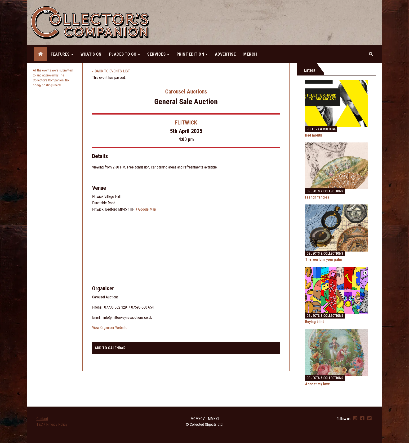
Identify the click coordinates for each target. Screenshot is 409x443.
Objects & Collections (325, 191)
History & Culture (321, 129)
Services (157, 54)
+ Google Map (145, 209)
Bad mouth (313, 135)
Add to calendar (110, 348)
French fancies (317, 197)
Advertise (225, 54)
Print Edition (191, 54)
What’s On (91, 54)
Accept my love (317, 384)
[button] (371, 54)
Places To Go (123, 54)
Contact (42, 418)
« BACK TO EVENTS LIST (111, 71)
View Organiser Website (109, 327)
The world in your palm (323, 259)
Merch (250, 54)
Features (61, 54)
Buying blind (314, 321)
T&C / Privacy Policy (51, 424)
